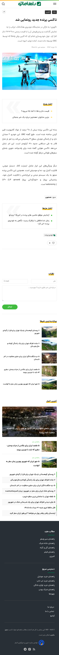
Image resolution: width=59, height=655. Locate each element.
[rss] (34, 649)
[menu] (55, 4)
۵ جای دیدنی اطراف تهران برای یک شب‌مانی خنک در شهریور (31, 502)
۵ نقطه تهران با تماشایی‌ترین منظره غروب (39, 496)
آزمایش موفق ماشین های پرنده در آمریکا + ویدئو (29, 215)
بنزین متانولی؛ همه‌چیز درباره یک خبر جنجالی (30, 117)
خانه (54, 12)
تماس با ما (50, 611)
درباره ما (51, 607)
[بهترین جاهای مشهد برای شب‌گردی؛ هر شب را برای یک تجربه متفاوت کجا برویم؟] (29, 422)
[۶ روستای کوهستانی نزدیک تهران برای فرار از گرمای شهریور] (49, 332)
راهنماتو (19, 630)
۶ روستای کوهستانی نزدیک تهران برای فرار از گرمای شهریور (21, 332)
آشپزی (52, 556)
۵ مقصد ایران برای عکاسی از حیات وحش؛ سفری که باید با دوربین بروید (22, 371)
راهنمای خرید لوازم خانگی (44, 585)
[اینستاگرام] (29, 649)
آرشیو (52, 615)
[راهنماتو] (29, 4)
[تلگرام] (25, 649)
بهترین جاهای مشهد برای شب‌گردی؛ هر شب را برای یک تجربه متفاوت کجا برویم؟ (31, 430)
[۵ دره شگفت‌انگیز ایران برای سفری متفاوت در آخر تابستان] (49, 358)
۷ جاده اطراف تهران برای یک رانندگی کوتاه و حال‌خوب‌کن (23, 345)
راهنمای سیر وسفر (47, 539)
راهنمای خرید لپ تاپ (46, 581)
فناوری (48, 12)
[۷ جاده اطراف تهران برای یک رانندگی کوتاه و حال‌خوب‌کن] (49, 345)
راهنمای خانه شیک (47, 543)
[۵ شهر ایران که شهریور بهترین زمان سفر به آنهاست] (49, 384)
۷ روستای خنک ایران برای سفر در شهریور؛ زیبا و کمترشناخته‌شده (30, 491)
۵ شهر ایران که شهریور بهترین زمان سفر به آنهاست (21, 384)
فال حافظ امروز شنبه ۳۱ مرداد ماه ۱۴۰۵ (39, 507)
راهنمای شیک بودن (47, 589)
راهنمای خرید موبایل (46, 576)
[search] (4, 4)
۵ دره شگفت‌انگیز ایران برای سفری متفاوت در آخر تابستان (22, 358)
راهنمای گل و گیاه (47, 547)
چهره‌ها (52, 594)
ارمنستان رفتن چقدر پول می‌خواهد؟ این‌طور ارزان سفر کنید (32, 513)
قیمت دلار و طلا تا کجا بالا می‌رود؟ (35, 111)
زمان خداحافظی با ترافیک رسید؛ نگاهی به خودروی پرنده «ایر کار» (28, 222)
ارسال (10, 306)
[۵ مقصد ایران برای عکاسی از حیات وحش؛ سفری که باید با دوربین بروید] (49, 371)
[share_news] (4, 12)
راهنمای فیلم (49, 552)
